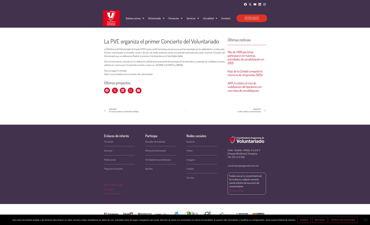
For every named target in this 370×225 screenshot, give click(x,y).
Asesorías (108, 150)
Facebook (190, 141)
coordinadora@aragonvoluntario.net (243, 165)
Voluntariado (154, 18)
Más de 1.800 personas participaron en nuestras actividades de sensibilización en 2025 (246, 57)
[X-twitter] (250, 4)
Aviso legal (108, 189)
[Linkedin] (259, 4)
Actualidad (208, 18)
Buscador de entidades (155, 141)
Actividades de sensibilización (158, 159)
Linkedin (190, 168)
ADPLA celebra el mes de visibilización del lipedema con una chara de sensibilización (245, 86)
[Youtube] (255, 4)
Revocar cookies (236, 190)
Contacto (225, 18)
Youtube (190, 177)
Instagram (190, 159)
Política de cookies (112, 193)
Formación (174, 18)
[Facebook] (245, 4)
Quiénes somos (133, 18)
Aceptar (304, 219)
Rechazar (320, 219)
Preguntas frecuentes (113, 168)
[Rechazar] (365, 219)
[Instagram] (264, 4)
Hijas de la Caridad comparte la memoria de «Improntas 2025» (245, 73)
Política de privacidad (113, 184)
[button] (107, 90)
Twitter (189, 150)
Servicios (191, 18)
